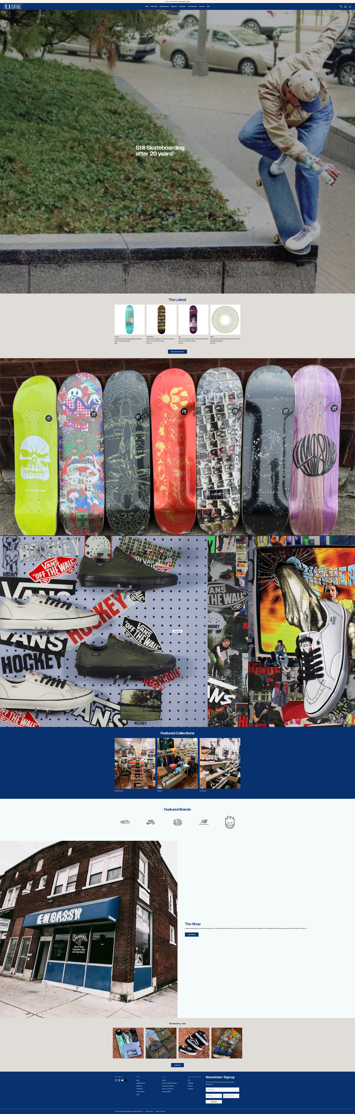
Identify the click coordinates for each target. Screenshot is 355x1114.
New (146, 6)
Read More (192, 934)
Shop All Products (177, 351)
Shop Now (177, 631)
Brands (201, 6)
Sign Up (214, 1101)
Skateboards (164, 6)
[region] (177, 325)
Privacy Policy (149, 1111)
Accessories (192, 6)
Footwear (182, 6)
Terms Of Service (160, 1111)
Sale (208, 6)
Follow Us (177, 1065)
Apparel (174, 6)
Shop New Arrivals (184, 1)
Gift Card (154, 6)
